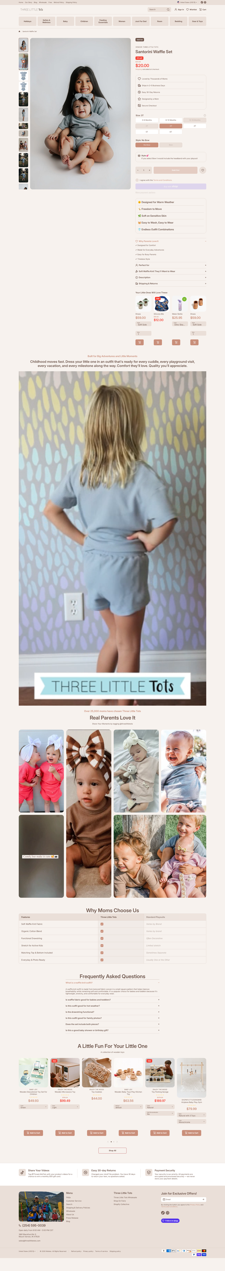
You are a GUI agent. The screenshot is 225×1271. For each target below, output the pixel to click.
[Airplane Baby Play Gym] (191, 1078)
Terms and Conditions (169, 1207)
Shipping (138, 69)
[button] (202, 9)
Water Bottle (177, 314)
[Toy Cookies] (96, 1072)
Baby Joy (33, 1089)
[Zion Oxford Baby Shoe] (198, 304)
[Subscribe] (203, 1199)
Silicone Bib (159, 314)
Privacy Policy (195, 1205)
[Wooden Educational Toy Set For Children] (33, 1072)
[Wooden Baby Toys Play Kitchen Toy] (128, 1072)
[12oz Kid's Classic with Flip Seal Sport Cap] (180, 304)
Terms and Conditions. (162, 180)
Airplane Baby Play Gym (191, 1102)
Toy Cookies (97, 1092)
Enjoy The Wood (65, 1089)
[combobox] (159, 9)
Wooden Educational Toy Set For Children (33, 1093)
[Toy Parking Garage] (160, 1072)
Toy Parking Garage (160, 1092)
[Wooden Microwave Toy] (65, 1072)
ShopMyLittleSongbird (192, 1100)
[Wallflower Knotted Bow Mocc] (143, 304)
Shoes (138, 314)
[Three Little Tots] (32, 10)
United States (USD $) (26, 1251)
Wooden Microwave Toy (65, 1092)
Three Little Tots (150, 47)
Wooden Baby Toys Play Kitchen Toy (128, 1093)
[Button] (205, 115)
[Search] (168, 9)
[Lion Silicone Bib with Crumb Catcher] (162, 304)
